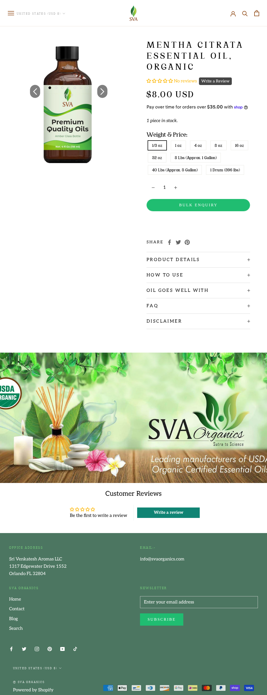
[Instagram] (37, 648)
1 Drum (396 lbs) (225, 170)
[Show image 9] (71, 95)
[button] (160, 81)
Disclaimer (164, 321)
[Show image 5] (75, 88)
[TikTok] (75, 648)
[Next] (102, 91)
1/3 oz (157, 145)
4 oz (198, 145)
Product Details (173, 259)
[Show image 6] (81, 88)
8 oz (218, 145)
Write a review (168, 512)
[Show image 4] (68, 88)
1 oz (178, 145)
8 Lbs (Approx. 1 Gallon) (196, 157)
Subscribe (162, 619)
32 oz (157, 157)
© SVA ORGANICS (29, 682)
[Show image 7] (87, 88)
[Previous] (35, 91)
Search (16, 628)
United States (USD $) (39, 13)
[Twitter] (178, 242)
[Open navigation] (11, 13)
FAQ (152, 306)
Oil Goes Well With (178, 290)
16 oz (239, 145)
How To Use (165, 275)
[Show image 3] (62, 88)
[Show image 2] (56, 88)
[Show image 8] (65, 95)
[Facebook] (169, 242)
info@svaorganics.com (162, 559)
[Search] (245, 13)
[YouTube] (62, 648)
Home (15, 599)
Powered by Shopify (33, 690)
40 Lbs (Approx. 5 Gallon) (175, 170)
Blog (13, 618)
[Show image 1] (49, 88)
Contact (17, 609)
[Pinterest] (187, 242)
